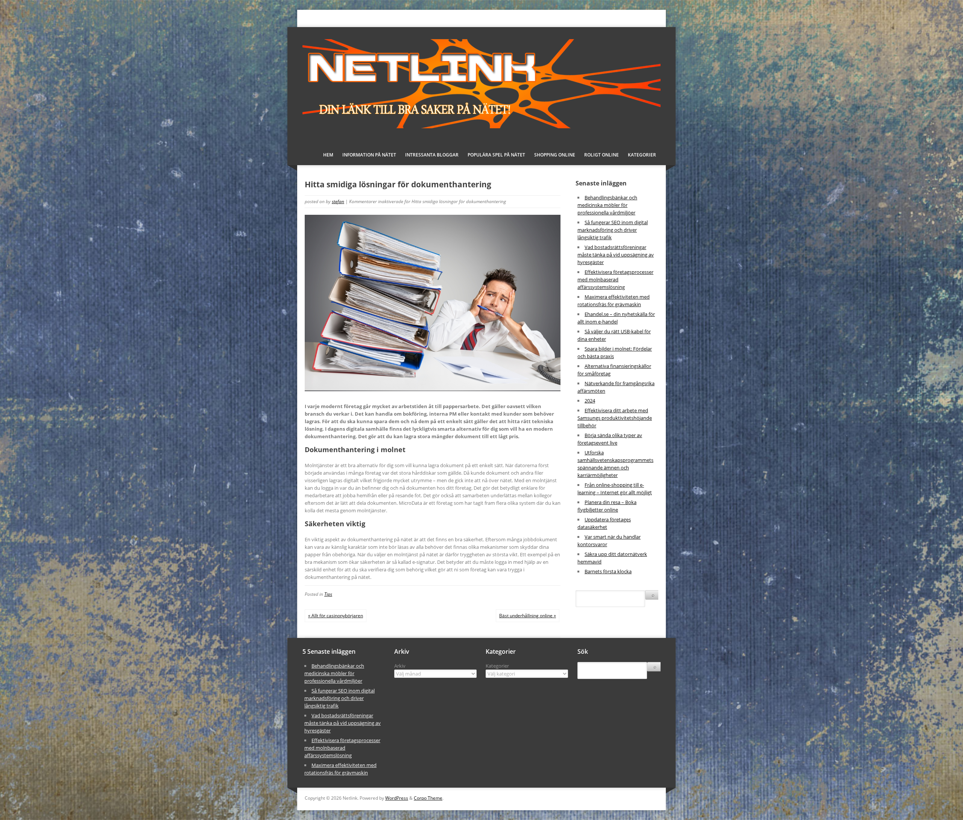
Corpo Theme (428, 798)
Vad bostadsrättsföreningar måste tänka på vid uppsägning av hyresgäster (615, 255)
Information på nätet (369, 155)
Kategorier (497, 665)
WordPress (396, 798)
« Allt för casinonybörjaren (335, 615)
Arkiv (400, 665)
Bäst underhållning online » (527, 615)
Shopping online (554, 155)
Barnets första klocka (608, 571)
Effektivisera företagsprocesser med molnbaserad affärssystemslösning (615, 279)
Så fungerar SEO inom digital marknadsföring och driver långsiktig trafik (612, 230)
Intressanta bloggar (432, 155)
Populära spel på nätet (496, 155)
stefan (338, 201)
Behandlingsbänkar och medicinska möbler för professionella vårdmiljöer (607, 205)
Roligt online (601, 155)
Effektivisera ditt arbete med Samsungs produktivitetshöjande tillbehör (614, 418)
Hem (328, 155)
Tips (328, 594)
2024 (590, 400)
